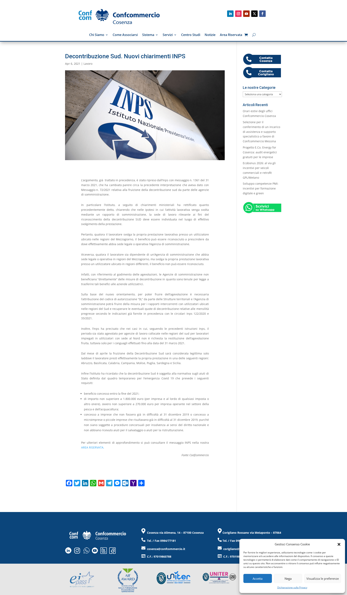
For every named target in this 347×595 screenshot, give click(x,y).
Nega (288, 579)
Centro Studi (190, 35)
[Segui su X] (254, 13)
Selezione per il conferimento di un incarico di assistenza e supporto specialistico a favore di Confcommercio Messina (261, 131)
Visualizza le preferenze (322, 579)
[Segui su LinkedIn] (230, 13)
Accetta (257, 579)
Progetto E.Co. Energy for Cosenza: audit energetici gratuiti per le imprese (260, 152)
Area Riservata (231, 35)
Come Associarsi (125, 35)
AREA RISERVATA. (92, 447)
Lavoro (88, 64)
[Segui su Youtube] (246, 13)
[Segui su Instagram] (238, 13)
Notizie (210, 35)
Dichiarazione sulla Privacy (292, 587)
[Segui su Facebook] (262, 13)
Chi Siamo (96, 35)
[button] (339, 544)
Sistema (148, 35)
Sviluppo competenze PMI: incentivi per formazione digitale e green (260, 188)
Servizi (168, 35)
